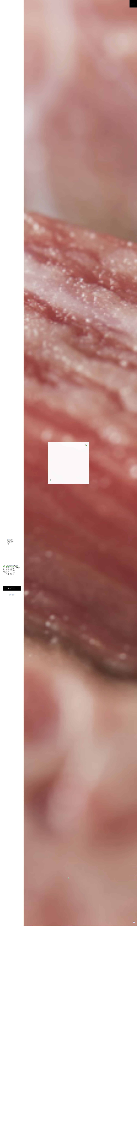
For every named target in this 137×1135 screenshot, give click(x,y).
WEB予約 (12, 588)
